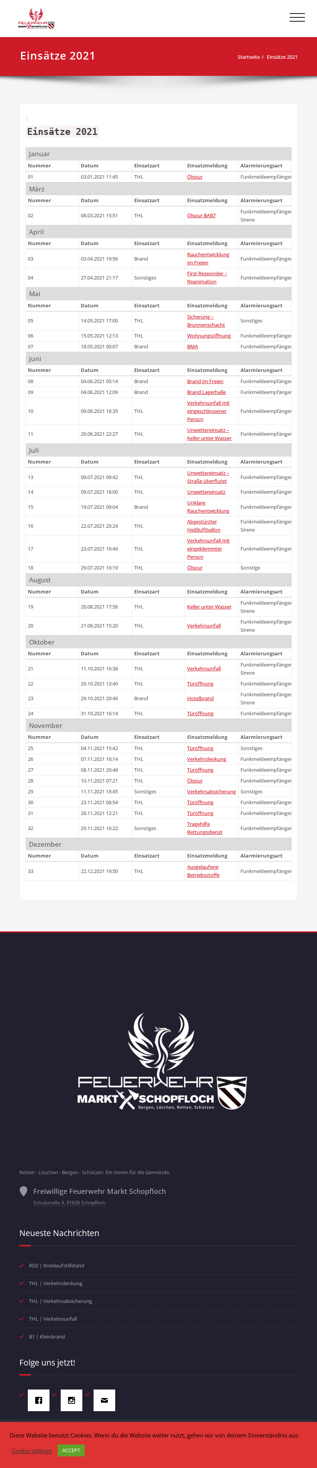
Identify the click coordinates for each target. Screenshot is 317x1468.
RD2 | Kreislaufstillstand (56, 1265)
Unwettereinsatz (206, 491)
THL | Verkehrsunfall (53, 1318)
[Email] (106, 1400)
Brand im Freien (205, 381)
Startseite (249, 56)
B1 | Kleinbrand (47, 1336)
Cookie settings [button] (32, 1450)
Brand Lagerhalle (206, 392)
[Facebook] (40, 1400)
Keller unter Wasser (209, 606)
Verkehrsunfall (204, 625)
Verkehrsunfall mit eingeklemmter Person (208, 548)
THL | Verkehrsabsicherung (60, 1301)
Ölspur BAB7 (201, 215)
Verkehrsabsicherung (211, 791)
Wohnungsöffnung (209, 335)
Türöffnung (200, 683)
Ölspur (195, 176)
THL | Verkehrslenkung (55, 1283)
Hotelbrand (200, 698)
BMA (192, 346)
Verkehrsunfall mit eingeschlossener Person (208, 411)
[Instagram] (73, 1400)
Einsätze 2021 (282, 56)
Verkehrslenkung (206, 758)
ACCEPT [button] (71, 1450)
